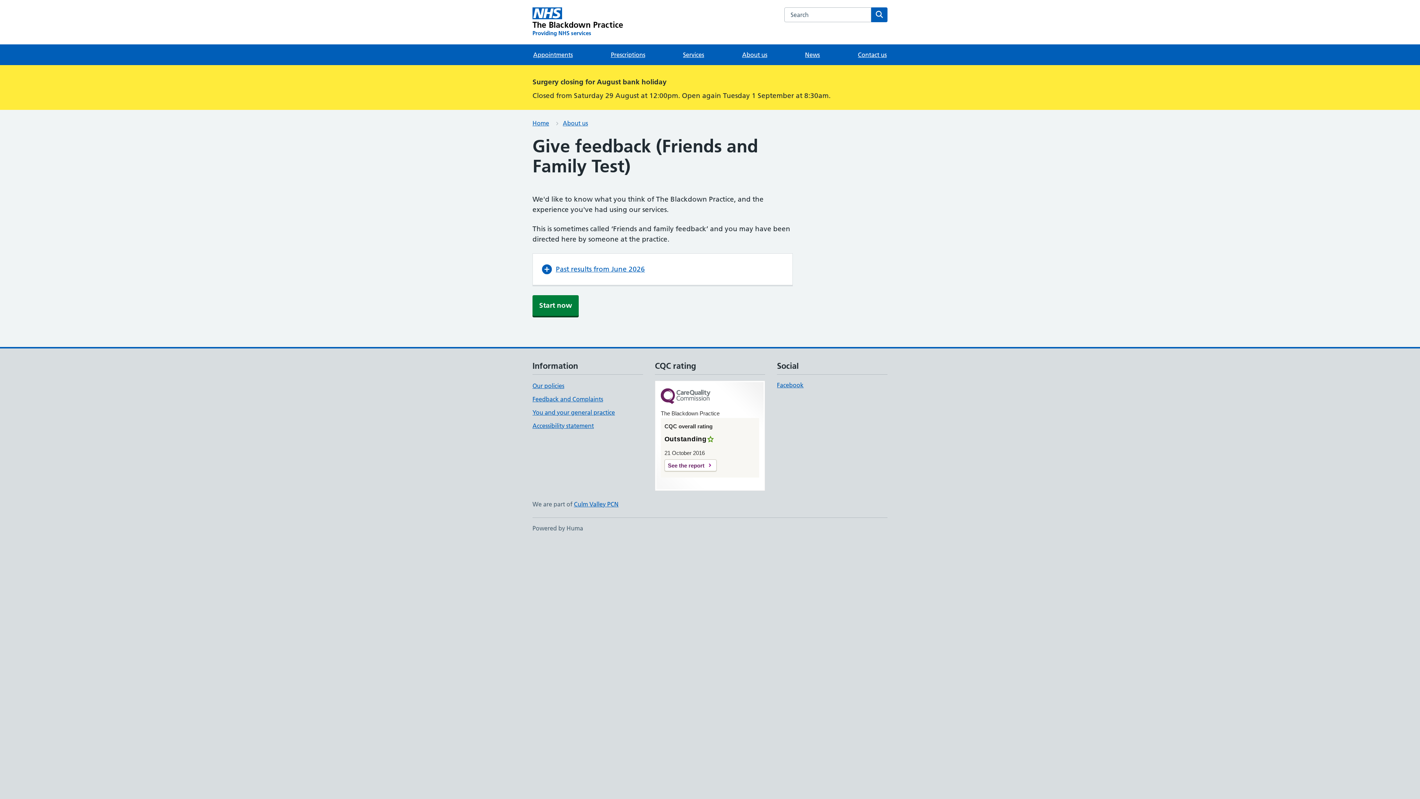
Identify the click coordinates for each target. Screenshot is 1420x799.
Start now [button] (555, 305)
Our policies (548, 386)
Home (540, 123)
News (812, 54)
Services (693, 54)
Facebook (790, 385)
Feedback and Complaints (567, 399)
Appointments (553, 54)
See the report (686, 465)
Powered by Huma (557, 528)
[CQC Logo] (685, 396)
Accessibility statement (563, 425)
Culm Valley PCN (596, 504)
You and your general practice (573, 412)
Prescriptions (628, 54)
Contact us (872, 54)
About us (754, 54)
